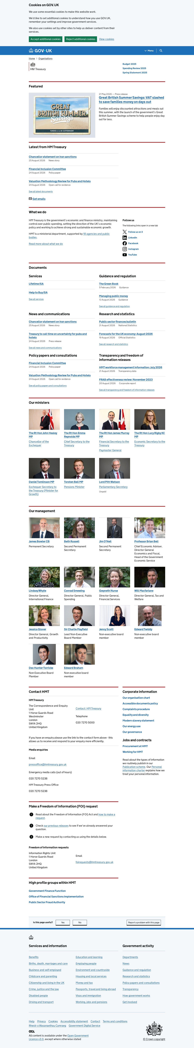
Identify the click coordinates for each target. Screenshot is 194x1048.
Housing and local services (91, 976)
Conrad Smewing (74, 590)
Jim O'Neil (105, 541)
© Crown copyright (154, 1039)
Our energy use (131, 726)
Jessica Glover (37, 629)
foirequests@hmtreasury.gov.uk (94, 862)
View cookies (106, 39)
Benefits (33, 957)
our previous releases (56, 825)
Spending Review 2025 (134, 68)
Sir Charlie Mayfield (76, 629)
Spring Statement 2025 (135, 72)
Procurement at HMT (135, 746)
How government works (136, 995)
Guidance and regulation (137, 970)
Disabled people (38, 995)
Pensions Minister (74, 486)
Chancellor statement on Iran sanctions (53, 156)
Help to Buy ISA (38, 292)
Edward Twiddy (143, 629)
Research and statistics (136, 976)
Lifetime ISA (36, 283)
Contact (95, 1021)
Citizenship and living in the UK (46, 982)
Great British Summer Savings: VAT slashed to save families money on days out (131, 99)
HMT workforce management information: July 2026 (130, 367)
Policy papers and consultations (141, 982)
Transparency (130, 989)
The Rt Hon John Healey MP (43, 434)
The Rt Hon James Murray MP (114, 434)
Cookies (53, 1021)
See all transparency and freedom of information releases (127, 389)
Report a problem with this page (143, 922)
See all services (36, 299)
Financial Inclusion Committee (47, 169)
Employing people (86, 963)
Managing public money (113, 296)
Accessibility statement (74, 1021)
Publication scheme (134, 766)
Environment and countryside (93, 970)
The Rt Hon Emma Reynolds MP (74, 434)
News (126, 963)
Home (32, 58)
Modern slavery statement (138, 720)
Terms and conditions (115, 1021)
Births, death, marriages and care (48, 963)
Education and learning (89, 957)
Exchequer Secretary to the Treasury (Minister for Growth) (43, 490)
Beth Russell (71, 541)
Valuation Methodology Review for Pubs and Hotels (60, 181)
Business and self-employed (45, 970)
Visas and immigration (88, 995)
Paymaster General (110, 450)
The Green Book (108, 283)
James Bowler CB (39, 541)
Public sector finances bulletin (117, 321)
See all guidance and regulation (114, 306)
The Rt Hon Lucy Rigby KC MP (149, 434)
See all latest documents (41, 191)
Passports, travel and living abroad (96, 989)
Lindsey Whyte (37, 590)
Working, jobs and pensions (91, 1002)
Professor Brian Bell (146, 541)
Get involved (130, 1002)
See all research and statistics (113, 344)
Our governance (132, 732)
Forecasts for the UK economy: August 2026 (126, 334)
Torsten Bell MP (73, 481)
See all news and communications (45, 347)
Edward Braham (73, 667)
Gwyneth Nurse (108, 590)
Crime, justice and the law (44, 989)
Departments (130, 957)
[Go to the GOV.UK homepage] (40, 50)
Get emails (39, 199)
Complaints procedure (136, 709)
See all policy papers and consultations (48, 385)
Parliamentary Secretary (113, 486)
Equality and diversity (136, 714)
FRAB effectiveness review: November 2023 (126, 379)
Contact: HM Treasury (88, 708)
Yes (65, 922)
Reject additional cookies (80, 39)
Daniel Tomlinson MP (41, 481)
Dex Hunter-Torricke (41, 667)
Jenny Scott (106, 629)
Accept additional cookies (46, 39)
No (82, 922)
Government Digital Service (84, 1025)
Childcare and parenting (43, 976)
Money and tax (84, 982)
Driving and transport (41, 1002)
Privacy (41, 1021)
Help (32, 1021)
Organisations (45, 58)
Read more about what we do (46, 243)
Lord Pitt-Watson (109, 481)
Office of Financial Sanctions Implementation (56, 896)
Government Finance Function (47, 890)
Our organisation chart (136, 697)
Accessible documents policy (140, 703)
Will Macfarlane (143, 590)
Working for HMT (133, 751)
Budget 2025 (129, 64)
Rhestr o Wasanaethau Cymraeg (47, 1025)
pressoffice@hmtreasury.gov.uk (47, 764)
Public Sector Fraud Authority (47, 902)
